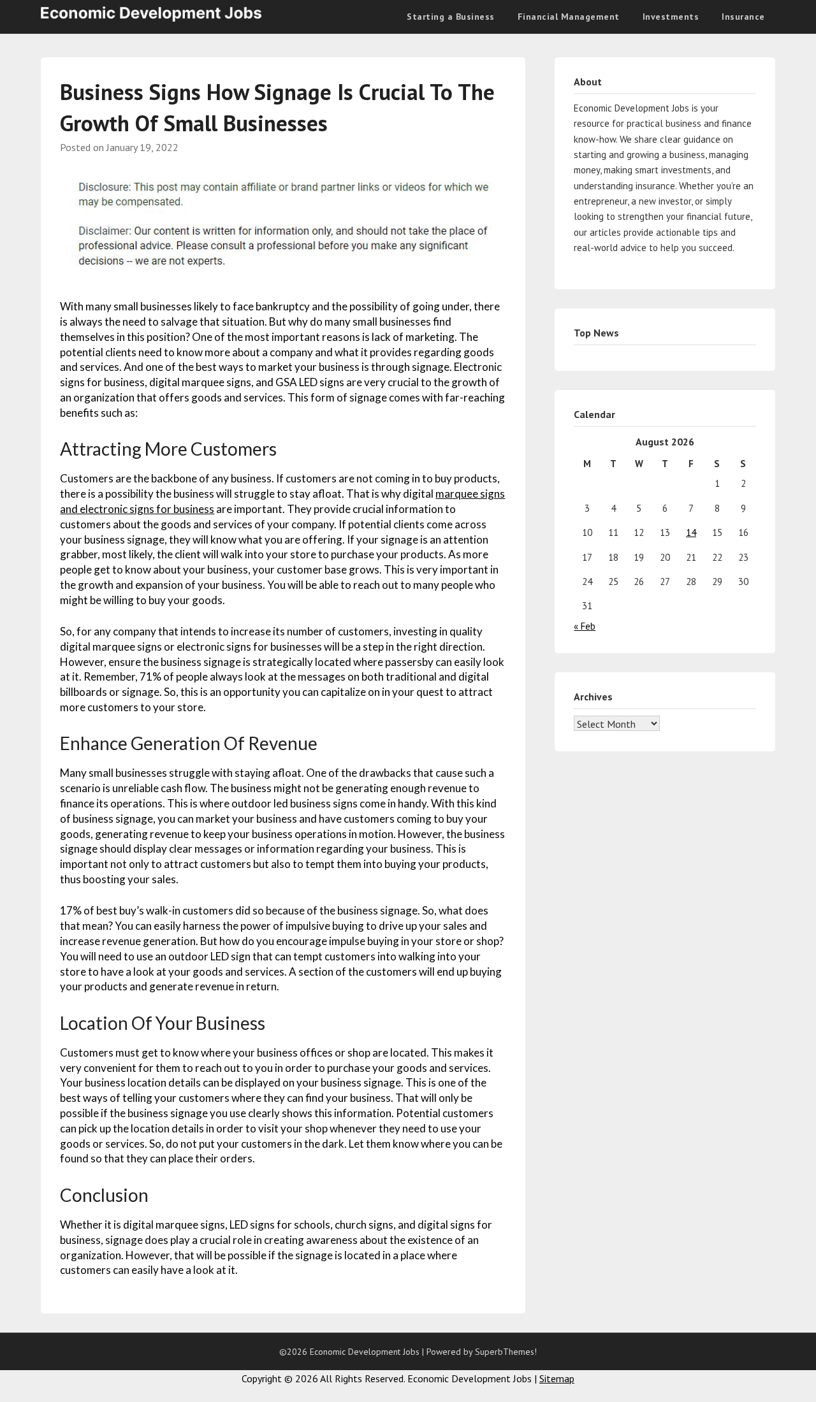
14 (691, 532)
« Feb (584, 626)
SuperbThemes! (506, 1351)
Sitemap (556, 1378)
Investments (671, 16)
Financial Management (569, 16)
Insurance (743, 16)
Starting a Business (451, 16)
